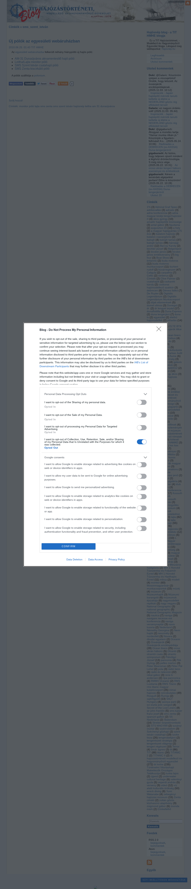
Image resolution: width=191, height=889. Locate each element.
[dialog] (95, 444)
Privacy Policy (117, 559)
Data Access (95, 559)
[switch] (142, 402)
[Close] (160, 330)
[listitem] (95, 394)
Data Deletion (74, 559)
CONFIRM (69, 546)
